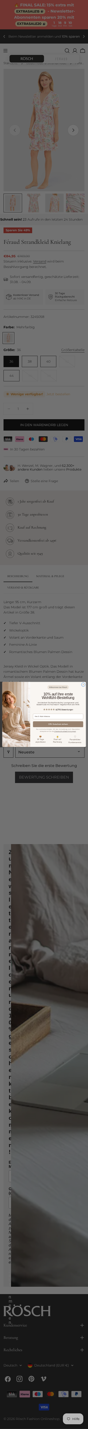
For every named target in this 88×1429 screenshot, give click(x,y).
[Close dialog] (83, 684)
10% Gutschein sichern (58, 724)
